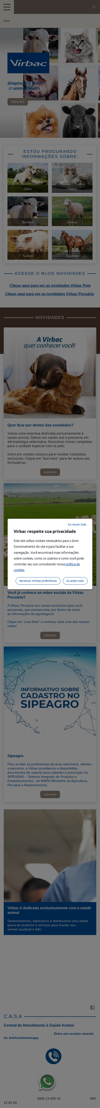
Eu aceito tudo (75, 581)
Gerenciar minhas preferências (38, 581)
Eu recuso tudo (77, 524)
